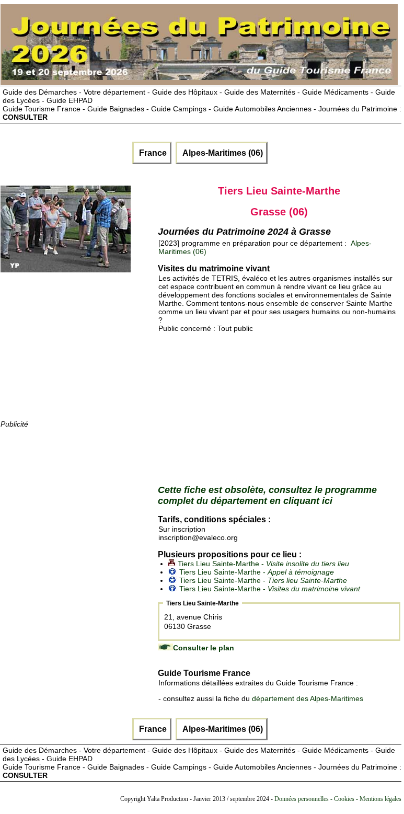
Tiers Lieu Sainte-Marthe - (263, 563)
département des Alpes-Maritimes (307, 698)
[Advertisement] (79, 353)
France (152, 152)
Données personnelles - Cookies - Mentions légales (337, 798)
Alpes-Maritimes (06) (221, 152)
